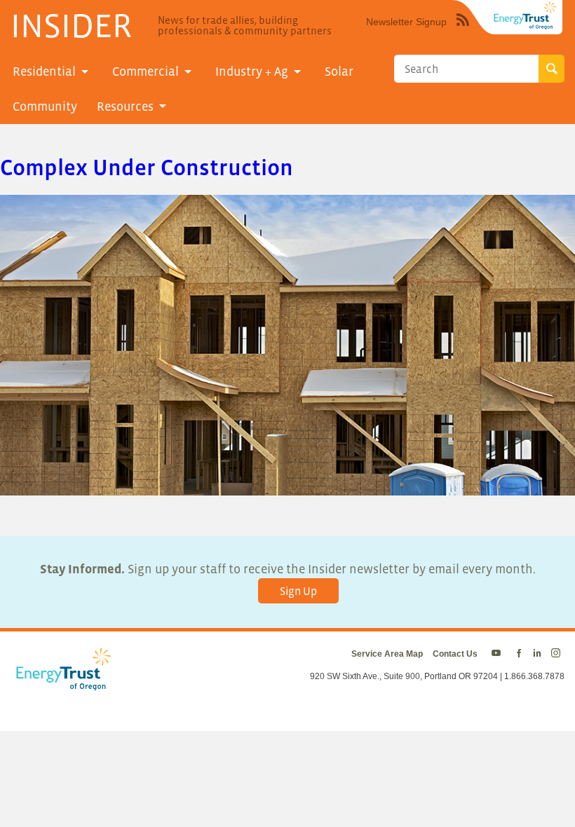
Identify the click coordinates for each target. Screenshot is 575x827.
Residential (44, 71)
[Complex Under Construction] (287, 486)
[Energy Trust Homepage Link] (525, 15)
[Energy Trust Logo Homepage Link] (61, 683)
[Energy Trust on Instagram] (557, 654)
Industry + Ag (251, 71)
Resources (125, 107)
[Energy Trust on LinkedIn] (537, 654)
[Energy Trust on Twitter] (498, 654)
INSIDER (71, 25)
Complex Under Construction (146, 167)
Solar (339, 71)
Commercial (145, 71)
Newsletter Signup (406, 21)
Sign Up (298, 591)
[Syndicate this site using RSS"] (462, 30)
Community (45, 107)
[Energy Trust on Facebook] (519, 654)
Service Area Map (387, 654)
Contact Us (455, 654)
